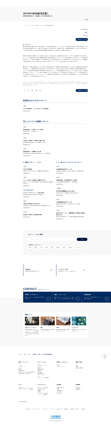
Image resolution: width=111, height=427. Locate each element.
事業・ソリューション (23, 362)
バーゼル (30, 250)
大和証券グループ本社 (74, 409)
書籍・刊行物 (79, 362)
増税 (47, 247)
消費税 (58, 247)
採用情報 (78, 384)
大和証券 (82, 409)
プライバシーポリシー (36, 409)
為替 (52, 247)
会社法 (64, 247)
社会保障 (58, 188)
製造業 (35, 247)
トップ (24, 25)
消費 (30, 247)
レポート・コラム (30, 25)
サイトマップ (52, 409)
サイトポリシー (45, 409)
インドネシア (78, 247)
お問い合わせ (28, 409)
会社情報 (59, 384)
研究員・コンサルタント (62, 362)
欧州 (41, 25)
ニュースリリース (22, 401)
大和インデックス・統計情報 (62, 409)
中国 (58, 177)
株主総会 (70, 247)
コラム (25, 211)
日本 (25, 105)
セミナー (20, 384)
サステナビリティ (42, 384)
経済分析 (37, 25)
